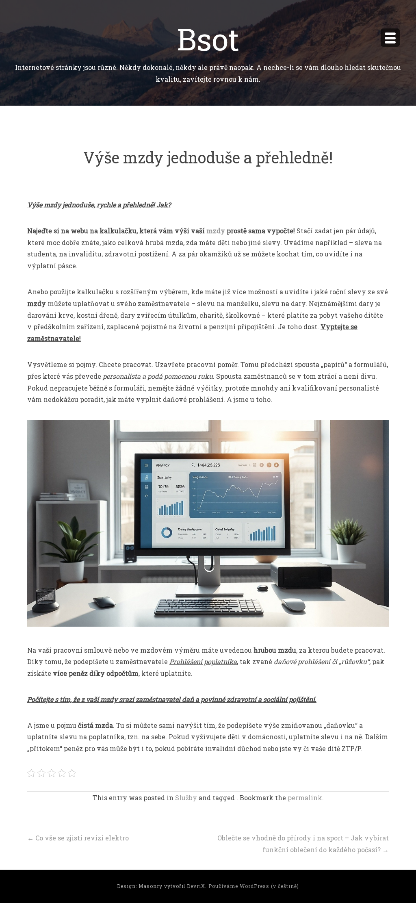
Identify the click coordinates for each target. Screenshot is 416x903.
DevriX (196, 886)
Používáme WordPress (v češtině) (253, 886)
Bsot (208, 38)
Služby (186, 797)
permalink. (306, 797)
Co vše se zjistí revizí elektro (78, 838)
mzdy (215, 230)
